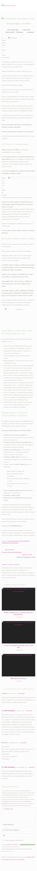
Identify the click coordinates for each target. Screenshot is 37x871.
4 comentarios (30, 32)
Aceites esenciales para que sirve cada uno (18, 646)
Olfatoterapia (19, 32)
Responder (21, 693)
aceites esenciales (13, 541)
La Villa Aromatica (8, 710)
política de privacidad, (12, 844)
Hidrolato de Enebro (18, 678)
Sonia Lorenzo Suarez (12, 30)
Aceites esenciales (9, 32)
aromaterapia (14, 543)
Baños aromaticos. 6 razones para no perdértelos (18, 613)
